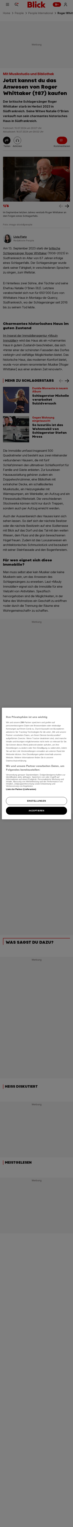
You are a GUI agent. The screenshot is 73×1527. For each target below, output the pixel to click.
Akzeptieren (36, 810)
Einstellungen (36, 801)
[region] (36, 763)
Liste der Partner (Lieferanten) (21, 789)
